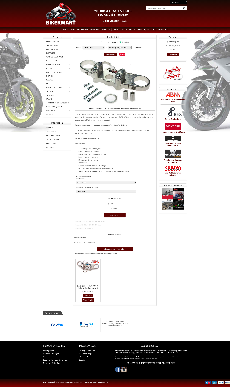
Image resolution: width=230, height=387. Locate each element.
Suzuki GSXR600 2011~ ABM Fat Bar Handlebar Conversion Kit (88, 287)
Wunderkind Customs (86, 357)
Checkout (173, 54)
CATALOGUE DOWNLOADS (100, 29)
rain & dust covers (54, 87)
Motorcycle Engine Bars (51, 363)
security (49, 91)
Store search (51, 131)
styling (49, 99)
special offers (52, 45)
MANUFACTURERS (120, 29)
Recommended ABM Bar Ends (87, 187)
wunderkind (51, 110)
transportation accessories (57, 103)
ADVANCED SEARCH (137, 29)
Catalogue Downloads (54, 135)
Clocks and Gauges (85, 354)
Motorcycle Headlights (51, 354)
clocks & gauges (52, 61)
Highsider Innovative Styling (173, 132)
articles (49, 114)
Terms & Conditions (53, 139)
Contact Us (50, 147)
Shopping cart (174, 42)
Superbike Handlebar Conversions (55, 360)
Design (95, 382)
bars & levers (52, 49)
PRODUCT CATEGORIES (79, 29)
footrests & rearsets (55, 72)
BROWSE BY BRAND (53, 42)
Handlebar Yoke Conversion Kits (173, 100)
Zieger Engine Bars (173, 119)
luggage (49, 80)
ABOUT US (151, 29)
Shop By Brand (48, 351)
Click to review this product (114, 249)
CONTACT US (162, 29)
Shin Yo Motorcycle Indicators (173, 174)
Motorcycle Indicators (51, 357)
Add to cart (114, 215)
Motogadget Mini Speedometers (173, 144)
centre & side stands (54, 57)
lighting (49, 76)
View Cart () (177, 2)
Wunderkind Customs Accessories (173, 161)
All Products (138, 47)
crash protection (53, 64)
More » (157, 359)
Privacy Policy (51, 143)
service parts (51, 95)
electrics (50, 68)
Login (124, 21)
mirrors (49, 84)
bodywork (50, 53)
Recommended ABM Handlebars (83, 178)
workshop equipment (54, 107)
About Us (49, 127)
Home (65, 29)
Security (82, 360)
